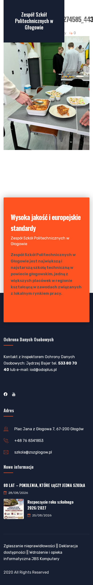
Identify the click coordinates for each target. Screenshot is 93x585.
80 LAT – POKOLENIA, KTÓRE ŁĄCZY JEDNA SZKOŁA (44, 485)
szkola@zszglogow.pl (33, 452)
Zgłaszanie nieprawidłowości (29, 546)
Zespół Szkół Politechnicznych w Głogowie (34, 20)
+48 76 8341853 (28, 440)
